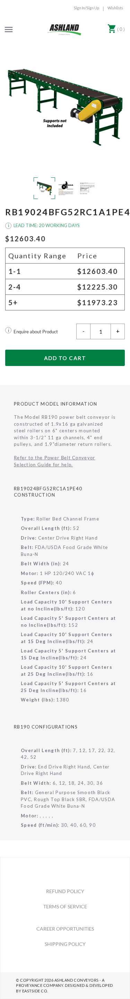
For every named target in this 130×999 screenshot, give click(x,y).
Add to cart (65, 358)
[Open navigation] (8, 29)
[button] (65, 106)
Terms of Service (65, 906)
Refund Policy (65, 891)
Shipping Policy (65, 944)
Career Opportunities (65, 929)
